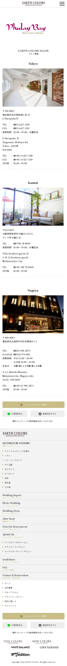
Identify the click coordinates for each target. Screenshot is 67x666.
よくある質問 (8, 570)
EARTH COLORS (31, 662)
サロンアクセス (11, 592)
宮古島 (7, 482)
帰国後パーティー (10, 521)
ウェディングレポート (12, 497)
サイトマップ (10, 605)
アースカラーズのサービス (16, 542)
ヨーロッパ (9, 473)
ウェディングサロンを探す (35, 404)
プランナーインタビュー (15, 547)
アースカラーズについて (12, 537)
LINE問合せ (17, 413)
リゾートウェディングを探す (17, 451)
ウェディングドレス (11, 513)
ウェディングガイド (11, 562)
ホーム (7, 583)
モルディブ (9, 469)
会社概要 (8, 587)
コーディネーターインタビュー (18, 551)
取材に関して (10, 601)
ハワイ (7, 455)
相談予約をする (49, 413)
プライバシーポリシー (14, 596)
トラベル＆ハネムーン (12, 529)
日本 (7, 478)
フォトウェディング (10, 505)
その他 (7, 487)
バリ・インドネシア (13, 460)
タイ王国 (8, 464)
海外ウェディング (10, 445)
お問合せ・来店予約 (11, 577)
